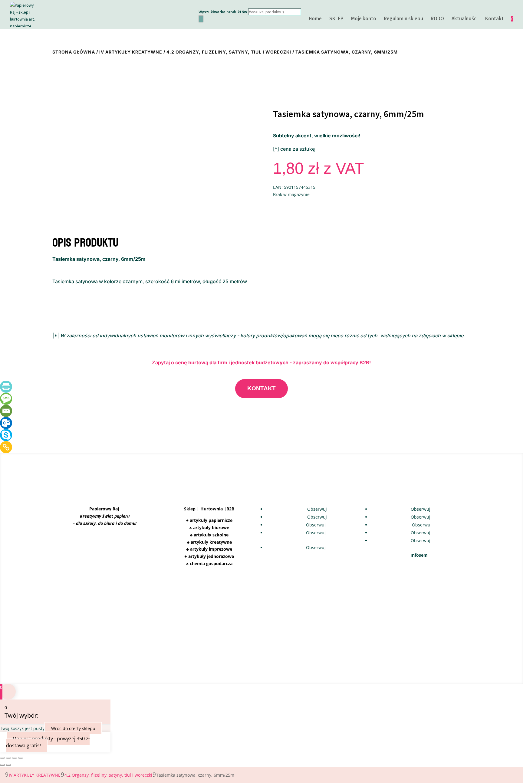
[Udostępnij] (14, 757)
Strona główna (73, 51)
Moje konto (363, 19)
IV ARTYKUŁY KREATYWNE (130, 51)
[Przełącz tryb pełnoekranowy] (8, 757)
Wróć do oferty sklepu (73, 728)
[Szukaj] (201, 18)
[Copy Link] (6, 447)
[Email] (6, 411)
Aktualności (465, 19)
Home (315, 19)
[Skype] (6, 435)
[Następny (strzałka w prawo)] (8, 765)
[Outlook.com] (6, 423)
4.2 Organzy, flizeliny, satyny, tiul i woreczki (228, 51)
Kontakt (494, 19)
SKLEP (336, 19)
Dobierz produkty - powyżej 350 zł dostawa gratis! (48, 742)
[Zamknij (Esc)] (20, 757)
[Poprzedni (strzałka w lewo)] (2, 765)
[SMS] (6, 399)
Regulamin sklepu (403, 19)
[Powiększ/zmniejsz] (2, 757)
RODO (437, 19)
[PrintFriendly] (6, 387)
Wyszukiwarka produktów (223, 12)
